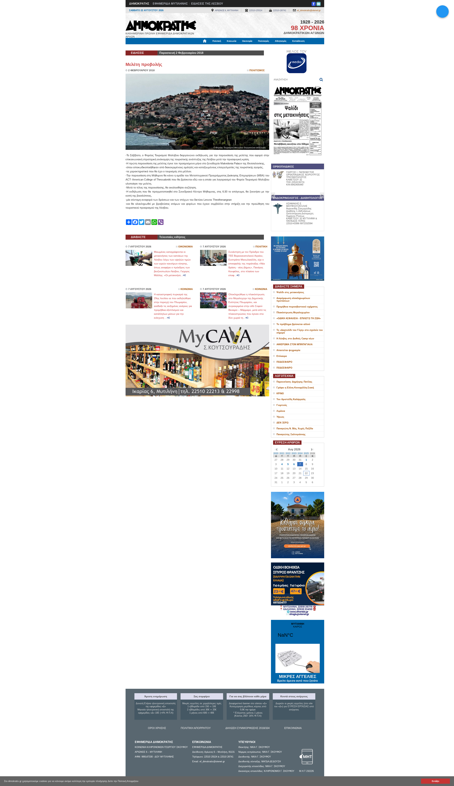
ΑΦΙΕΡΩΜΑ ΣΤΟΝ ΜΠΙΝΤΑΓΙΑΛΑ (294, 344)
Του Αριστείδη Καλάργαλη (290, 399)
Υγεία (185, 47)
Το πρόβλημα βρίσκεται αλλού (293, 324)
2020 (275, 453)
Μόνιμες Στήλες (136, 47)
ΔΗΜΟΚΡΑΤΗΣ (139, 3)
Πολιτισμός (263, 41)
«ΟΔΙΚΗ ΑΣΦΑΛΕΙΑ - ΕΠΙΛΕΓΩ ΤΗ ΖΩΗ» (298, 318)
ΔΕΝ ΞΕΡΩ (282, 422)
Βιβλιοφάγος (170, 47)
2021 (281, 453)
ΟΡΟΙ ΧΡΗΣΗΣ (157, 728)
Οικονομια (185, 246)
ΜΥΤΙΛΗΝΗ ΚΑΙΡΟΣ (297, 632)
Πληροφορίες (227, 47)
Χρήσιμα (198, 47)
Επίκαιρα (281, 356)
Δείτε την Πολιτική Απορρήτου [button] (123, 781)
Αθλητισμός (280, 41)
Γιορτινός (281, 405)
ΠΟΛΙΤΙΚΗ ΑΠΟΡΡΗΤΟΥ (196, 728)
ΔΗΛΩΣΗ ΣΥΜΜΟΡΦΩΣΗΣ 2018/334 (247, 728)
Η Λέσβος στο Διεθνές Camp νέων (295, 338)
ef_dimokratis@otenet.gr (309, 10)
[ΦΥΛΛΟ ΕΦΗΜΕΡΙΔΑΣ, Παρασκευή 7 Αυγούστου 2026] (297, 160)
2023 (294, 453)
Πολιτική (216, 41)
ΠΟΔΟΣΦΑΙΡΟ (284, 362)
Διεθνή (211, 47)
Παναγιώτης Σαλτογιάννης (291, 434)
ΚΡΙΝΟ (280, 393)
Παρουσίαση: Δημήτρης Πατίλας (294, 381)
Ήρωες (280, 416)
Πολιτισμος (257, 70)
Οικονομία (247, 41)
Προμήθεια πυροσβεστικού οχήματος (297, 306)
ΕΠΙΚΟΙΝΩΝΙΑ (293, 728)
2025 (306, 453)
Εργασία (154, 47)
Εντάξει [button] (435, 781)
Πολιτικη (261, 246)
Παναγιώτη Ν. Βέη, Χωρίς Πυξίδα (294, 428)
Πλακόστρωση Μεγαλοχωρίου (293, 312)
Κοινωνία (231, 41)
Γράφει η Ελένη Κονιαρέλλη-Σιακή (295, 387)
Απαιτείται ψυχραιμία (288, 350)
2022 (288, 453)
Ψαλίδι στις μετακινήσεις (290, 292)
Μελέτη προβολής (144, 64)
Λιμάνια (280, 411)
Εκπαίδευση (298, 41)
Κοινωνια (187, 289)
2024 (300, 453)
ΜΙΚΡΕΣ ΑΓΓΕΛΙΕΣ (297, 678)
